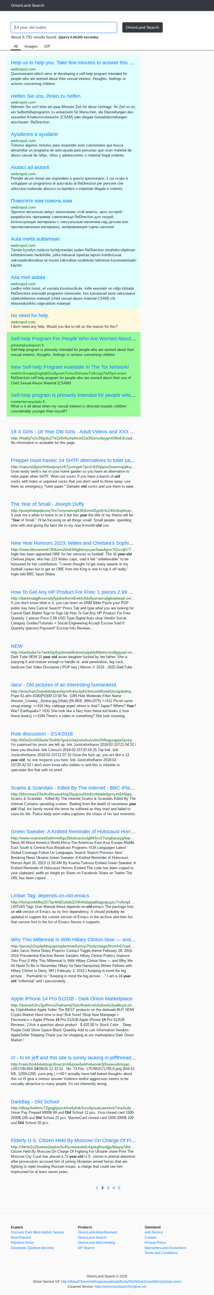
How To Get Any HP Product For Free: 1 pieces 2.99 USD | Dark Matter (90, 592)
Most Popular (21, 1237)
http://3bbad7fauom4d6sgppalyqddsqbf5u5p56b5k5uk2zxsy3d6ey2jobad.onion (121, 1281)
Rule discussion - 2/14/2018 (42, 734)
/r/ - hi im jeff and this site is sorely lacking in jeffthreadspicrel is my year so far (97, 1058)
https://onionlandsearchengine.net (120, 1286)
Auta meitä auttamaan (35, 239)
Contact (150, 1237)
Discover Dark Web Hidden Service (37, 1232)
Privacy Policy (155, 1242)
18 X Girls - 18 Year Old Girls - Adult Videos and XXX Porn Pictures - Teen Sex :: (100, 431)
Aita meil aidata (28, 277)
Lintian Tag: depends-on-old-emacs (50, 895)
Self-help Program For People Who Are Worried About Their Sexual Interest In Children (107, 338)
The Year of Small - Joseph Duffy (47, 504)
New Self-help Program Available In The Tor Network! (70, 367)
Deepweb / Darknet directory (32, 1248)
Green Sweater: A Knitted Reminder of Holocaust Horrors (74, 831)
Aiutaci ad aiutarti (30, 167)
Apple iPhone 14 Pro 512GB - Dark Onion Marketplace (71, 998)
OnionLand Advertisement (97, 1232)
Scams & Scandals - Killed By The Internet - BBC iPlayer (74, 788)
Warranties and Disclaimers (165, 1248)
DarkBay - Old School (35, 1102)
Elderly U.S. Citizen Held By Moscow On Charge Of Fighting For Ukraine (91, 1140)
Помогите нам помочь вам (41, 201)
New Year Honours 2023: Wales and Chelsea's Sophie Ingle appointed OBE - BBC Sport (109, 543)
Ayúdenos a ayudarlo (34, 134)
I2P (47, 46)
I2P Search (86, 1248)
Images (31, 46)
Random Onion (22, 1242)
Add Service (154, 1232)
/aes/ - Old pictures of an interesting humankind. (64, 685)
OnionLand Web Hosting (96, 1242)
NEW (17, 646)
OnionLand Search (27, 5)
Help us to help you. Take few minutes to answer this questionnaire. (85, 62)
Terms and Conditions (161, 1253)
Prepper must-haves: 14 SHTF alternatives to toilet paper (74, 460)
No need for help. (30, 315)
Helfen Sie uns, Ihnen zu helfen (46, 96)
